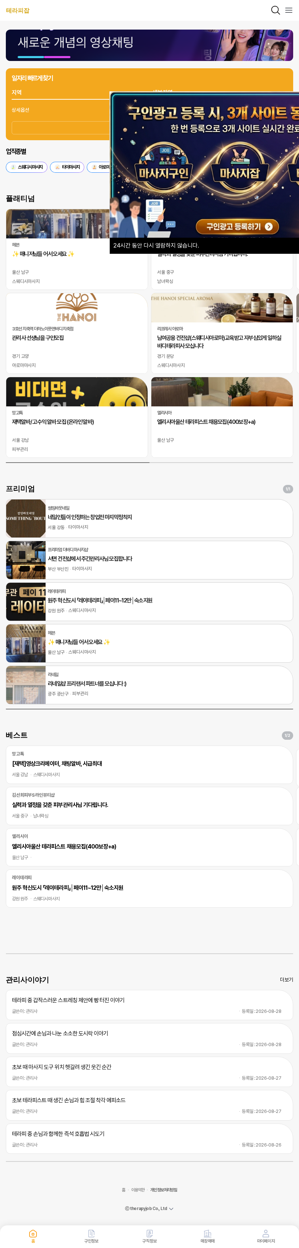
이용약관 (138, 1190)
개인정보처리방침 (163, 1190)
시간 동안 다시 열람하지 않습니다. (156, 245)
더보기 (286, 980)
